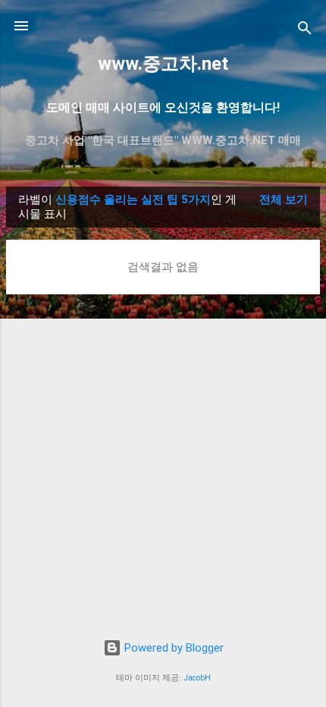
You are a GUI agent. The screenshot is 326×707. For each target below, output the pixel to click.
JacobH (197, 678)
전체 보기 (283, 199)
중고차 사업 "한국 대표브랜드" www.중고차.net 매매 (163, 140)
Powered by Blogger (172, 648)
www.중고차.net (163, 63)
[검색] (305, 31)
